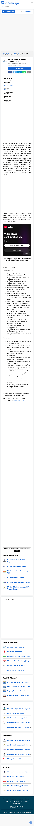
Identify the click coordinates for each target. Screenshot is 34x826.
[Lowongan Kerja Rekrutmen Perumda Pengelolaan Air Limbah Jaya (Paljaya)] (4, 727)
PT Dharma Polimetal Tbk (16, 665)
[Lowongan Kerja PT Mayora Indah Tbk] (4, 651)
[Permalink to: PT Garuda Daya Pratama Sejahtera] (4, 561)
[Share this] (10, 72)
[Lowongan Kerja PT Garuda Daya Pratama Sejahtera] (4, 708)
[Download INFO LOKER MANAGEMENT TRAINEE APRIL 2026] (4, 687)
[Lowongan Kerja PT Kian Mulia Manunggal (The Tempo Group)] (4, 718)
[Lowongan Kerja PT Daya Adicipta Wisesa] (4, 758)
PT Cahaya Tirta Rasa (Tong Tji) (18, 781)
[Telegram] (19, 72)
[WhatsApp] (24, 72)
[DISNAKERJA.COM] (10, 3)
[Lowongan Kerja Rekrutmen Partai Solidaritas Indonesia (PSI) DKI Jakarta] (4, 722)
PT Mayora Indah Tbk (14, 651)
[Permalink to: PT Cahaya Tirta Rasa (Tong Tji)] (4, 572)
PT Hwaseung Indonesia (26, 11)
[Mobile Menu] (31, 2)
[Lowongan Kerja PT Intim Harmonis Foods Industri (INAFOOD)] (4, 749)
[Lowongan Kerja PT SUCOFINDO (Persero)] (4, 647)
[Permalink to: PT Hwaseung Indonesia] (4, 577)
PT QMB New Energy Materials (18, 582)
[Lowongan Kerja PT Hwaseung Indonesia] (4, 713)
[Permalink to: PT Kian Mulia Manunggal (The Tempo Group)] (4, 588)
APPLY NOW (19, 69)
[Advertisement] (17, 33)
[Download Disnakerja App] (11, 807)
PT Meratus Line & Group (16, 566)
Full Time (21, 84)
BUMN (6, 84)
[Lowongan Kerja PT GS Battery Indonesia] (4, 670)
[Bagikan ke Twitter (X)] (15, 72)
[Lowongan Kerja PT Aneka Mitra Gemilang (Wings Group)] (4, 661)
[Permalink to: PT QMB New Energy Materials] (4, 582)
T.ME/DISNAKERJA (19, 400)
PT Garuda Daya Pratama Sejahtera (19, 709)
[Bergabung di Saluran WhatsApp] (23, 807)
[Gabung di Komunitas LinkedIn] (17, 807)
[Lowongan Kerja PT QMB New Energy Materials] (4, 785)
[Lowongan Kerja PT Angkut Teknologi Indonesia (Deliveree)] (4, 656)
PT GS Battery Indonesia (15, 670)
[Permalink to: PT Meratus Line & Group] (4, 566)
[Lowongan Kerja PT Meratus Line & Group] (4, 776)
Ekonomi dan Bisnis (13, 84)
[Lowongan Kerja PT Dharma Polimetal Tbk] (4, 665)
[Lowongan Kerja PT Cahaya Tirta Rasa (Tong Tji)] (4, 781)
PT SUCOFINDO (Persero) (15, 647)
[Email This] (29, 72)
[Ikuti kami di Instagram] (14, 807)
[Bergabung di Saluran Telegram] (20, 807)
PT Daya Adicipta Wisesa (15, 759)
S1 (25, 84)
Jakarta (6, 89)
